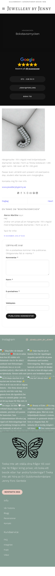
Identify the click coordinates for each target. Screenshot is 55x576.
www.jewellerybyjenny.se (14, 187)
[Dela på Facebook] (21, 193)
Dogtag (5, 201)
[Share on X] (24, 193)
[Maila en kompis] (31, 193)
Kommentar (12, 257)
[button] (3, 8)
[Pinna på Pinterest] (34, 193)
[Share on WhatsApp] (18, 193)
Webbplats (10, 303)
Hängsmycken (27, 30)
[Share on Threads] (27, 193)
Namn (9, 280)
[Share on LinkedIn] (37, 193)
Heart (50, 201)
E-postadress (13, 291)
